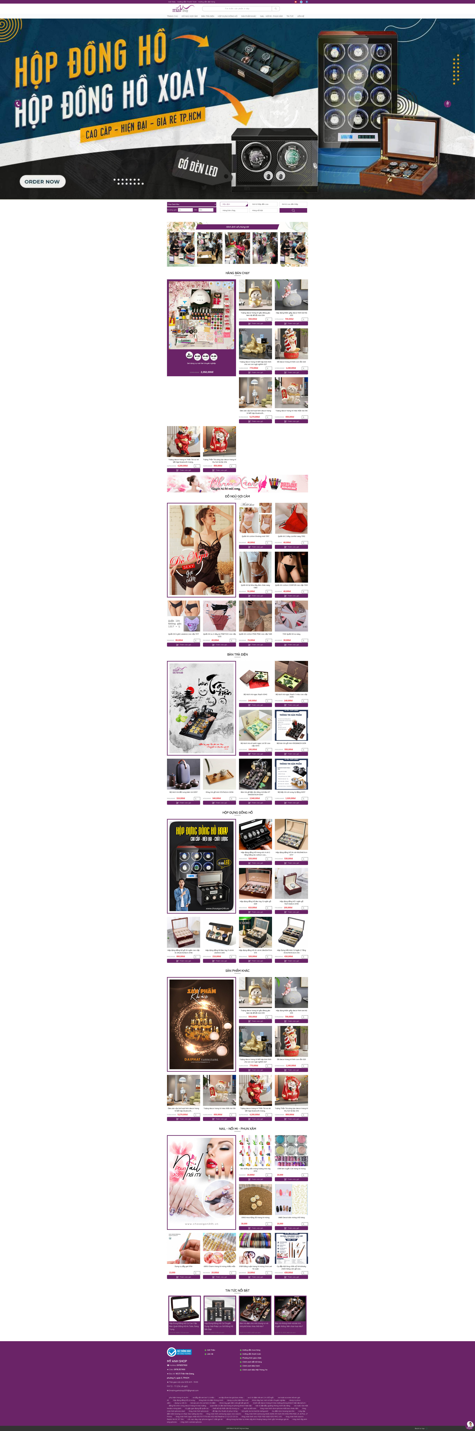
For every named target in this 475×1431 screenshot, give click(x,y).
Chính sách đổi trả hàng (252, 1362)
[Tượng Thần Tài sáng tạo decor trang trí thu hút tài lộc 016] (219, 441)
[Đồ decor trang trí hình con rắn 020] (291, 343)
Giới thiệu (172, 2)
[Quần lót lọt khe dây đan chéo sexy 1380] (255, 567)
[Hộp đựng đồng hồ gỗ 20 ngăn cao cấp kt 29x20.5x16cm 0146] (183, 932)
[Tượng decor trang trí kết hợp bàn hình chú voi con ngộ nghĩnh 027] (255, 343)
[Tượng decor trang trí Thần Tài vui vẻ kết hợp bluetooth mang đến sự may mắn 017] (183, 441)
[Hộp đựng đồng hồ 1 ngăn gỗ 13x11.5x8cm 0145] (291, 883)
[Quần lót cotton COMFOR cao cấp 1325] (291, 567)
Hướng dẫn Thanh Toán (187, 2)
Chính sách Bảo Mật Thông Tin (254, 1370)
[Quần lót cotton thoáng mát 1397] (255, 518)
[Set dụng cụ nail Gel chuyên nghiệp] (201, 315)
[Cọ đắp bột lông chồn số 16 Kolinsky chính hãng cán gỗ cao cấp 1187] (291, 1248)
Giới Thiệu (211, 1350)
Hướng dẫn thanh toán (251, 1354)
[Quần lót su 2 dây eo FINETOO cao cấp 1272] (219, 616)
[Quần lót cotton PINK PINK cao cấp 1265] (255, 616)
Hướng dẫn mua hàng (251, 1350)
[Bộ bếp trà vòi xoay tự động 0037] (291, 774)
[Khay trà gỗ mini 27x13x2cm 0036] (219, 774)
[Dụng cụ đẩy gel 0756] (183, 1248)
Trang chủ (172, 16)
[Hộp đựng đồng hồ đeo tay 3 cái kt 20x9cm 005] (219, 932)
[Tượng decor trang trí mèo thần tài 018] (291, 392)
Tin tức (290, 16)
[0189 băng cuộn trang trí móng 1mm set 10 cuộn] (255, 1248)
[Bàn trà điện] (201, 708)
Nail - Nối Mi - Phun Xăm (271, 16)
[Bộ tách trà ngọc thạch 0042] (255, 676)
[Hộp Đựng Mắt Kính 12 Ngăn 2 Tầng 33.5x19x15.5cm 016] (291, 932)
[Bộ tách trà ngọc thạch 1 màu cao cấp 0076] (291, 676)
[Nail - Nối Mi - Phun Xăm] (201, 1182)
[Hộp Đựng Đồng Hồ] (201, 866)
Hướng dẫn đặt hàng (206, 2)
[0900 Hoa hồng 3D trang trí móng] (255, 1199)
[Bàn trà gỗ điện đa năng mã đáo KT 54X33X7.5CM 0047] (255, 774)
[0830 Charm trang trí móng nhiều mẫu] (219, 1248)
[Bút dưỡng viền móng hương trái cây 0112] (255, 1150)
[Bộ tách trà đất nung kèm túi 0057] (183, 774)
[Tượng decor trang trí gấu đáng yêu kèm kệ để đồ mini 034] (255, 294)
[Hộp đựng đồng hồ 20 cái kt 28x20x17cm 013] (255, 932)
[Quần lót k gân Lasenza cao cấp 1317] (183, 616)
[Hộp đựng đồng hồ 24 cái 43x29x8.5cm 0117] (291, 834)
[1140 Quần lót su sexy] (291, 616)
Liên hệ (300, 16)
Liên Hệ (210, 1354)
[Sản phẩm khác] (201, 1024)
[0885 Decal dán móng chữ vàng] (291, 1199)
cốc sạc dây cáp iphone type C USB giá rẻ (205, 1419)
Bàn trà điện (207, 16)
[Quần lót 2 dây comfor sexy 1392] (291, 518)
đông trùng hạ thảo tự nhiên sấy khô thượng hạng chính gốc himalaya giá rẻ (257, 1419)
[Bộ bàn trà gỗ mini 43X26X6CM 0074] (291, 725)
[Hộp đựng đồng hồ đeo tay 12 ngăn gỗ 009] (255, 883)
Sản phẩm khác (248, 16)
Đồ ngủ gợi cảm (190, 16)
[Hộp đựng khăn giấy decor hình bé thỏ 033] (291, 294)
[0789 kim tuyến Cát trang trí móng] (291, 1150)
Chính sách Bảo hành (251, 1366)
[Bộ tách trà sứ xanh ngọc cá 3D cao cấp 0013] (255, 725)
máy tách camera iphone (191, 1422)
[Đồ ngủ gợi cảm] (201, 550)
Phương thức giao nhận (251, 1358)
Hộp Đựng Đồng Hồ (227, 16)
